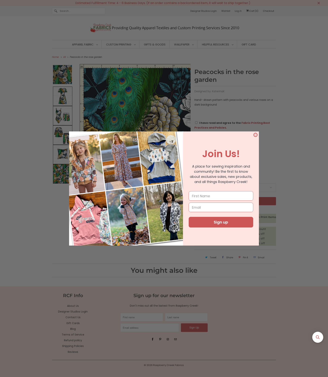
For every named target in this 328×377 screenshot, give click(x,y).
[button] (317, 337)
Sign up (221, 222)
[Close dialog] (255, 135)
